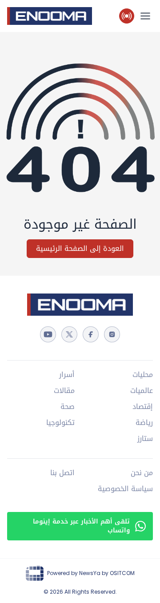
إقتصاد (142, 406)
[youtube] (48, 334)
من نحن (142, 473)
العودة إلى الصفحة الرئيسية (80, 248)
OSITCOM (122, 573)
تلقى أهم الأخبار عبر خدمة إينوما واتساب (81, 526)
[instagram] (112, 334)
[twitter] (69, 334)
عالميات (141, 390)
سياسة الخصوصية (125, 489)
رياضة (144, 422)
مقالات (64, 390)
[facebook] (91, 334)
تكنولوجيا (60, 422)
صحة (67, 406)
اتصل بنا (62, 473)
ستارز (145, 438)
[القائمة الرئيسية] (145, 16)
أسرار (67, 374)
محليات (142, 374)
